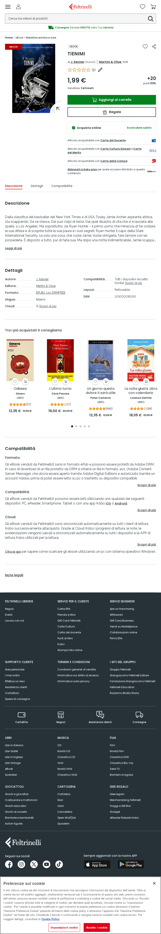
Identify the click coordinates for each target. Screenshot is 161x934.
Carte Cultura (66, 626)
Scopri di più (47, 306)
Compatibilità (61, 186)
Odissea (20, 389)
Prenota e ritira (66, 614)
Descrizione (13, 186)
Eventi (8, 614)
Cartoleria (63, 794)
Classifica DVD (119, 757)
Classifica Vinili (67, 775)
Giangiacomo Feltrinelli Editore (129, 675)
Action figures (14, 823)
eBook (9, 769)
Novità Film (117, 751)
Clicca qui (13, 552)
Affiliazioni (116, 614)
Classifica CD (66, 757)
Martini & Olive (110, 62)
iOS (108, 503)
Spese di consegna (17, 699)
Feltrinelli (87, 88)
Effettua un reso (15, 681)
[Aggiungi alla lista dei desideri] (145, 46)
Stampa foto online (69, 650)
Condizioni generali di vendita (76, 669)
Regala (114, 112)
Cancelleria (64, 812)
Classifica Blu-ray (121, 763)
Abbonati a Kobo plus (82, 169)
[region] (80, 905)
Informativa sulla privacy (73, 681)
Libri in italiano (14, 745)
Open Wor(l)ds (66, 817)
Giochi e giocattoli (17, 794)
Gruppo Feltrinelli (120, 669)
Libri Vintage (13, 763)
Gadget (115, 812)
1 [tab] (34, 110)
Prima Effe (116, 638)
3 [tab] (80, 426)
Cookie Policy (51, 919)
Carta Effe (63, 609)
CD (59, 745)
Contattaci (12, 693)
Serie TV (115, 769)
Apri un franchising (122, 609)
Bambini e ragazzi (121, 775)
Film (112, 745)
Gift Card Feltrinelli (68, 620)
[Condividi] (154, 46)
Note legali (14, 575)
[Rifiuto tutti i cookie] (154, 883)
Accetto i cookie (96, 927)
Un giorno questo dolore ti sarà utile (101, 391)
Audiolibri (11, 775)
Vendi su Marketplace (123, 626)
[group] (80, 27)
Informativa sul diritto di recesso (78, 675)
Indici (61, 644)
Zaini (60, 806)
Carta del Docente (113, 140)
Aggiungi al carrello (114, 99)
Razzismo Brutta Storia (124, 693)
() (94, 70)
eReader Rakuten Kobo (124, 817)
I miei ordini (12, 675)
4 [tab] (85, 426)
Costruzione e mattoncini (21, 800)
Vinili (60, 763)
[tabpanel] (33, 78)
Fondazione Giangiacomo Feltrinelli (132, 681)
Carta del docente (69, 632)
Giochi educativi (15, 806)
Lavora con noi (14, 620)
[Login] (18, 6)
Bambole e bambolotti (19, 817)
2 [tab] (76, 426)
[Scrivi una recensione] (100, 69)
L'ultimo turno (60, 389)
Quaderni (63, 823)
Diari (60, 800)
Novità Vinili (64, 769)
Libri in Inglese (14, 757)
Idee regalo (117, 794)
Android (121, 503)
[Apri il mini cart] (153, 7)
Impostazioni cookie (64, 927)
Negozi (9, 609)
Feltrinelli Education (122, 687)
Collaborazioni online (123, 632)
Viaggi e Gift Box (120, 806)
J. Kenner (77, 62)
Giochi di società (16, 812)
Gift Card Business (122, 620)
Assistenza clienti (16, 687)
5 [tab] (89, 426)
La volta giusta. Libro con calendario (141, 391)
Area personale (14, 669)
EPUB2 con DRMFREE (50, 292)
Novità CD (63, 751)
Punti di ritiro (65, 638)
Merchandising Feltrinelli (125, 800)
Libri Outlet (11, 751)
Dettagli (37, 186)
